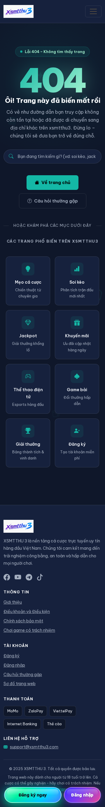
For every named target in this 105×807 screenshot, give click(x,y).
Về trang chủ (55, 182)
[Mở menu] (93, 11)
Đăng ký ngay (33, 795)
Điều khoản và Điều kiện (27, 611)
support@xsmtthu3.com (34, 747)
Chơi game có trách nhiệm (29, 630)
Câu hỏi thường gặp (56, 201)
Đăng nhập (14, 665)
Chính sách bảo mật (23, 621)
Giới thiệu (13, 602)
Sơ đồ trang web (20, 683)
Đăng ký (12, 655)
